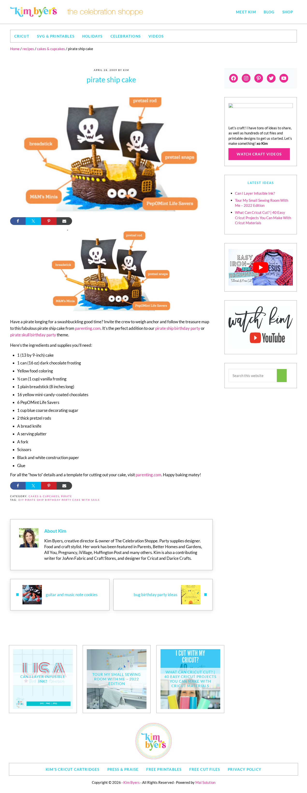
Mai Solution (205, 782)
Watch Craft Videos (259, 154)
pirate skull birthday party (33, 334)
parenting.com (88, 328)
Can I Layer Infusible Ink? (255, 193)
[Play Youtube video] (260, 267)
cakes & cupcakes (44, 496)
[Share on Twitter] (33, 221)
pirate (66, 496)
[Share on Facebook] (18, 221)
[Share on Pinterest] (49, 221)
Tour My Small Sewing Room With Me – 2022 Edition (116, 679)
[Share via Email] (64, 221)
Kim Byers (131, 782)
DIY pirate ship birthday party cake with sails (59, 500)
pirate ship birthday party (177, 328)
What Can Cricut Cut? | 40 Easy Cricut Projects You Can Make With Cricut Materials (263, 217)
